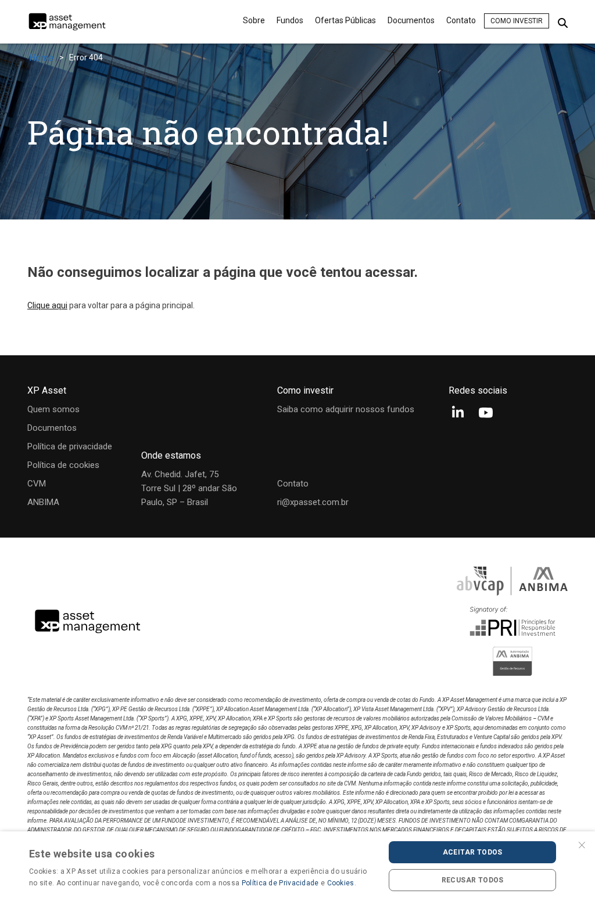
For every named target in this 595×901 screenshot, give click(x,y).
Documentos (411, 20)
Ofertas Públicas (345, 20)
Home (41, 57)
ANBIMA (43, 502)
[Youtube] (485, 413)
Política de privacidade (69, 446)
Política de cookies (63, 465)
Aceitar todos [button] (473, 852)
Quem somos (53, 409)
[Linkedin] (458, 413)
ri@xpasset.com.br (313, 502)
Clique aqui (47, 305)
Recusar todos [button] (473, 880)
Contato (461, 20)
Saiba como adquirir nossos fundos (345, 409)
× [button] (582, 843)
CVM (36, 483)
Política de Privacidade (280, 883)
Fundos (290, 20)
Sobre (254, 20)
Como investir (516, 21)
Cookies (340, 883)
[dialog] (297, 866)
